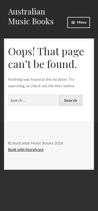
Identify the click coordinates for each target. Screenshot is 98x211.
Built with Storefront (25, 149)
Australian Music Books (31, 16)
